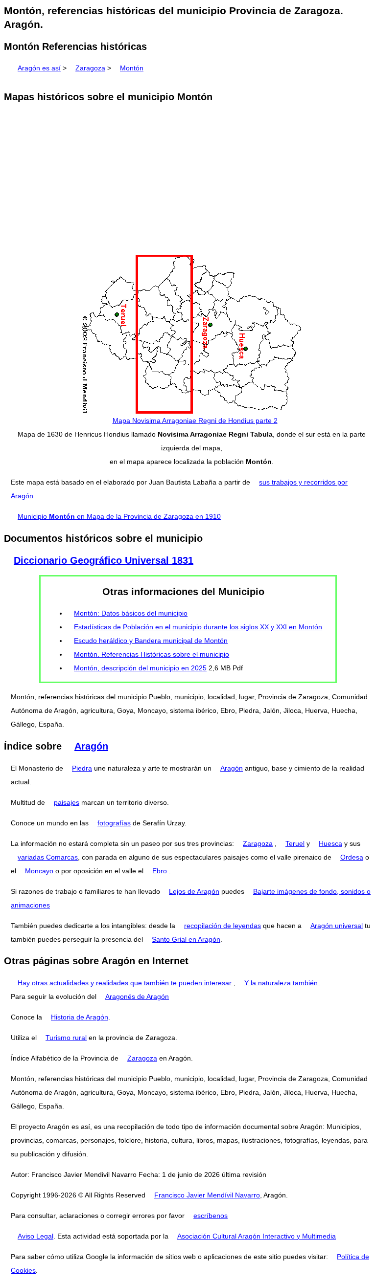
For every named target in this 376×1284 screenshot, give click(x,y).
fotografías (114, 823)
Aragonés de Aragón (137, 996)
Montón (131, 68)
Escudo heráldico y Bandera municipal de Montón (151, 640)
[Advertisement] (188, 179)
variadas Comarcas (48, 857)
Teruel (295, 843)
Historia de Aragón (79, 1017)
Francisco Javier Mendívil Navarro (207, 1195)
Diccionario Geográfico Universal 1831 (103, 560)
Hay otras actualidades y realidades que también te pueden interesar (125, 983)
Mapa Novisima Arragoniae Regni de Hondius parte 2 (195, 420)
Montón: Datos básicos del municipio (131, 613)
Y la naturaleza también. (282, 983)
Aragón (91, 746)
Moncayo (39, 871)
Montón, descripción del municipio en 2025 (140, 668)
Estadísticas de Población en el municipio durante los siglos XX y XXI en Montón (198, 627)
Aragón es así (39, 68)
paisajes (66, 802)
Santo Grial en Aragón (186, 939)
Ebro (159, 871)
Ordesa (351, 857)
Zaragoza (90, 68)
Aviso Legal (35, 1236)
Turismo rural (66, 1037)
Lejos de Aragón (194, 891)
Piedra (82, 768)
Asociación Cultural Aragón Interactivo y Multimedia (256, 1236)
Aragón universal (336, 926)
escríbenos (210, 1215)
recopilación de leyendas (222, 926)
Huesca (330, 843)
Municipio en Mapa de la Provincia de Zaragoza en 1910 (119, 516)
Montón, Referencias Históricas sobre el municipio (151, 654)
